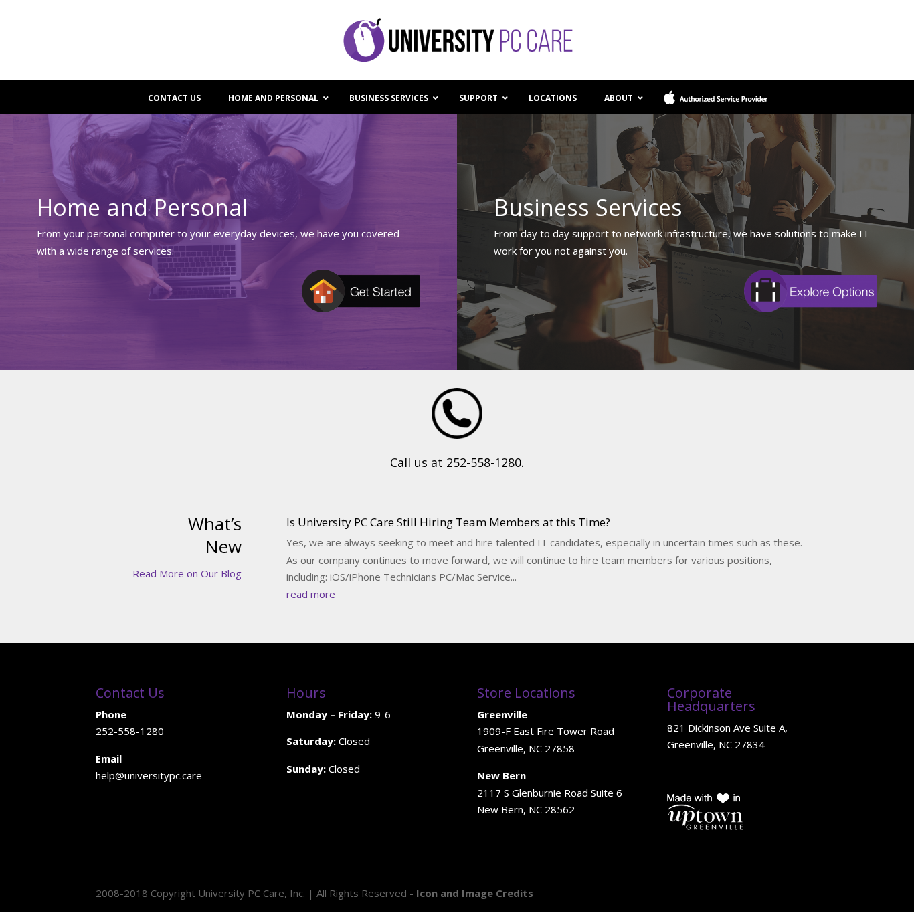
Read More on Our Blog (187, 573)
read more (310, 594)
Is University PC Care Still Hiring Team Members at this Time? (448, 522)
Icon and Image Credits (474, 893)
